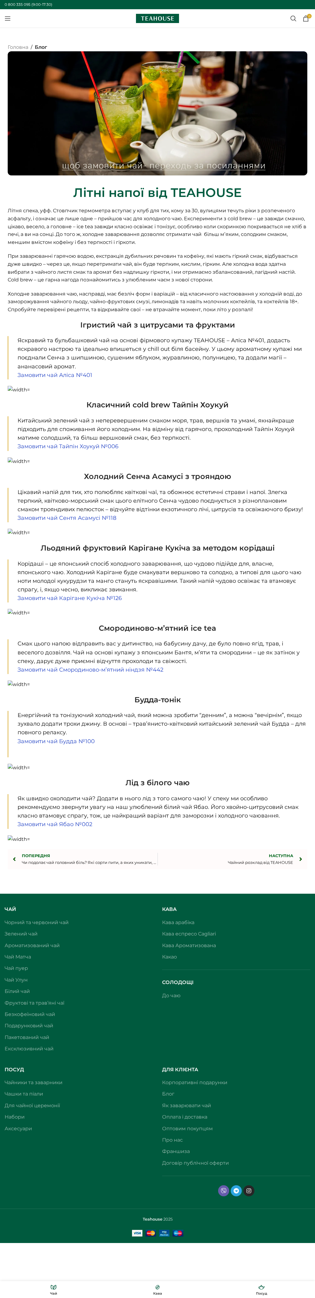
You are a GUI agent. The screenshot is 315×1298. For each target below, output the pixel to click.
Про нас (172, 1140)
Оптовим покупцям (187, 1128)
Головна (18, 47)
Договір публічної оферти (195, 1163)
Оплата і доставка (184, 1117)
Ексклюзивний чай (29, 1049)
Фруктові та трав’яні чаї (34, 1003)
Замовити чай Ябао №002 (55, 824)
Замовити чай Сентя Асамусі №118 (67, 518)
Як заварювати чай (186, 1105)
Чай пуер (16, 968)
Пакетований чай (27, 1037)
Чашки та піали (24, 1094)
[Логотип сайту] (157, 18)
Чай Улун (16, 980)
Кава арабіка (178, 922)
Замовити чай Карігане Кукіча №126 (70, 598)
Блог (41, 47)
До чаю (171, 995)
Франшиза (176, 1151)
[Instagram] (248, 1190)
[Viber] (223, 1190)
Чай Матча (18, 957)
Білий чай (17, 991)
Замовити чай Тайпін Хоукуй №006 (68, 446)
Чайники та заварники (33, 1082)
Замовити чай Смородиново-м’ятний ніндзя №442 (90, 669)
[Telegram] (236, 1190)
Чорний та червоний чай (37, 922)
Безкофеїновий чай (30, 1014)
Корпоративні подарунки (194, 1082)
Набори (15, 1117)
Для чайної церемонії (32, 1105)
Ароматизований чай (32, 945)
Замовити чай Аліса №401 (55, 375)
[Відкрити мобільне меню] (8, 18)
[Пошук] (293, 18)
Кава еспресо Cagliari (189, 934)
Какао (169, 957)
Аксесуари (18, 1128)
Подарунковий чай (29, 1026)
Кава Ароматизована (189, 945)
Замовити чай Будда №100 (56, 741)
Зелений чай (21, 934)
